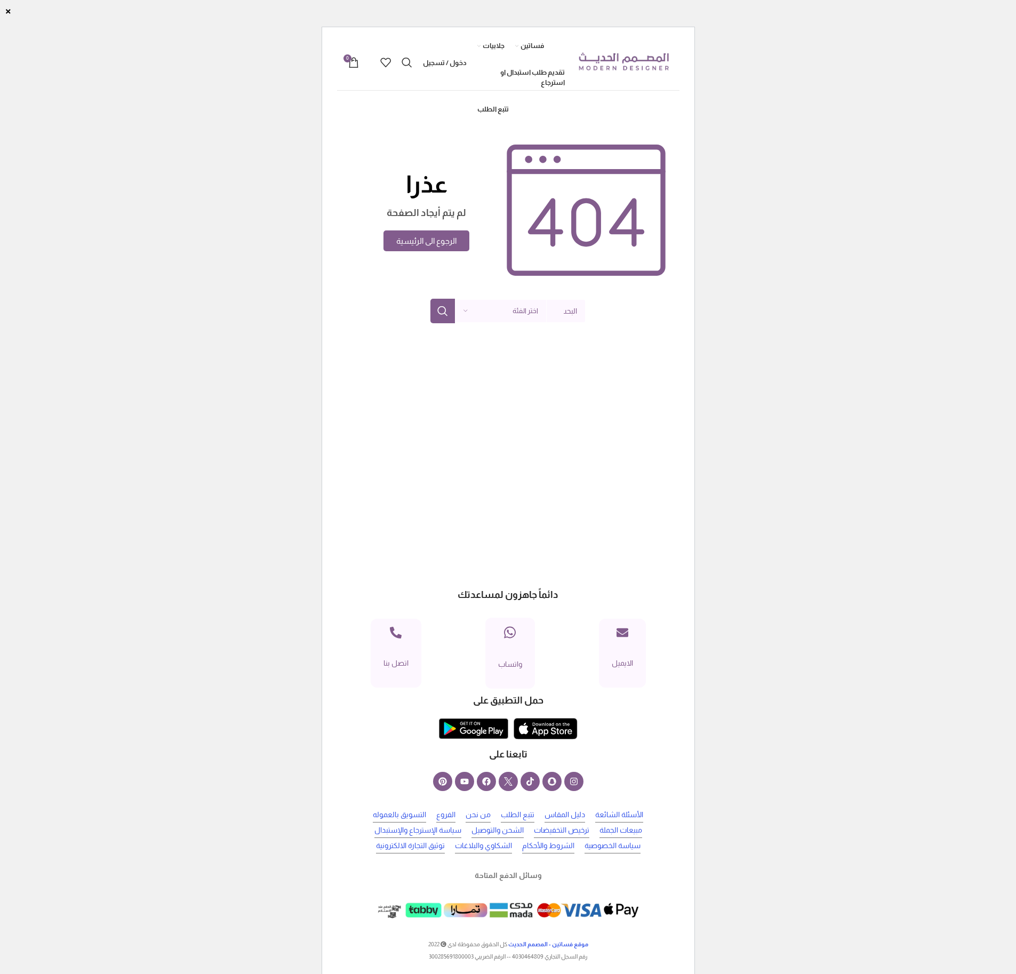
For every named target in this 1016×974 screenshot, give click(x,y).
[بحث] (407, 62)
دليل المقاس (565, 814)
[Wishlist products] (385, 62)
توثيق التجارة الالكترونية (410, 845)
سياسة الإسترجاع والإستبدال (417, 830)
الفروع (445, 814)
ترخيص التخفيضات (561, 830)
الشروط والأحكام (548, 845)
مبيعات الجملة (620, 830)
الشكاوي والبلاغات (483, 845)
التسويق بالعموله (399, 814)
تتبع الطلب (517, 814)
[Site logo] (623, 62)
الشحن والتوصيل (497, 830)
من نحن (478, 814)
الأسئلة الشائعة (619, 814)
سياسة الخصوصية (613, 845)
